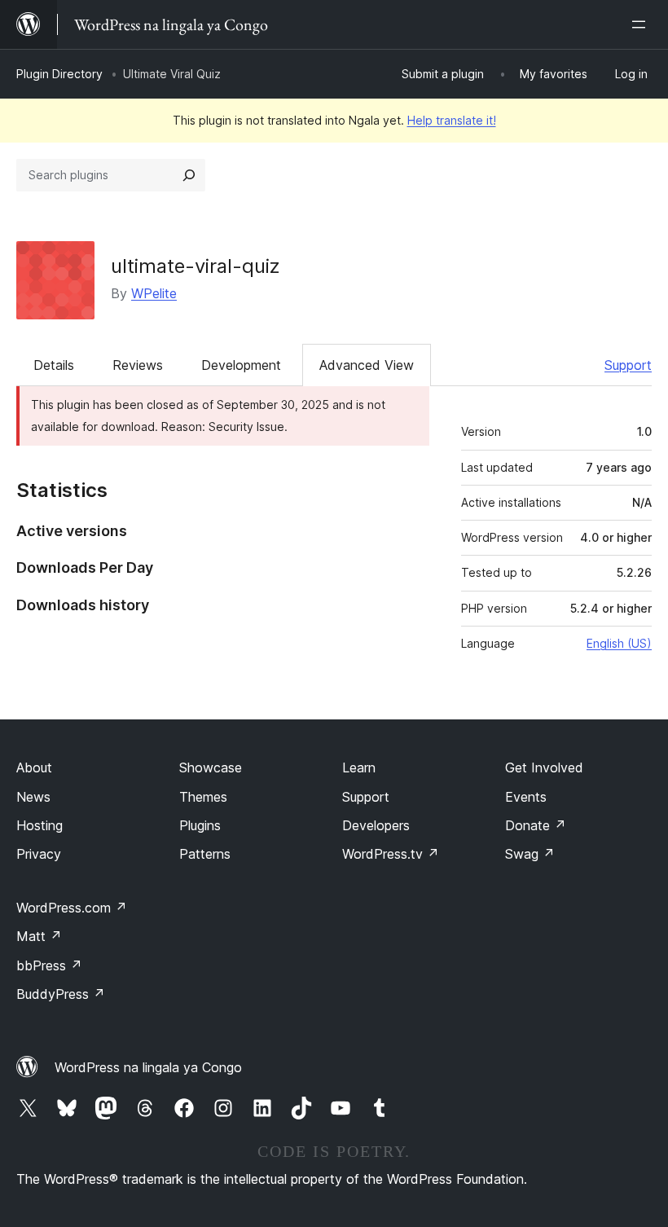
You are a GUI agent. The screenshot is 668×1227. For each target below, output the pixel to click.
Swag (530, 854)
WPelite (154, 293)
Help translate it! (451, 120)
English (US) (619, 643)
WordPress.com (71, 907)
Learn (359, 767)
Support (628, 365)
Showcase (210, 767)
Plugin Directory (59, 74)
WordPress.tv (390, 854)
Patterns (205, 854)
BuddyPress (60, 994)
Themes (203, 797)
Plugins (200, 825)
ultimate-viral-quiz (195, 266)
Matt (39, 936)
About (34, 767)
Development (241, 365)
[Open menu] (642, 24)
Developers (376, 825)
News (33, 797)
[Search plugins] (189, 175)
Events (526, 797)
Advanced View (366, 365)
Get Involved (544, 767)
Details (53, 365)
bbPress (49, 965)
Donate (535, 825)
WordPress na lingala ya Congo (148, 1067)
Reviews (137, 365)
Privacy (38, 854)
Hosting (39, 825)
